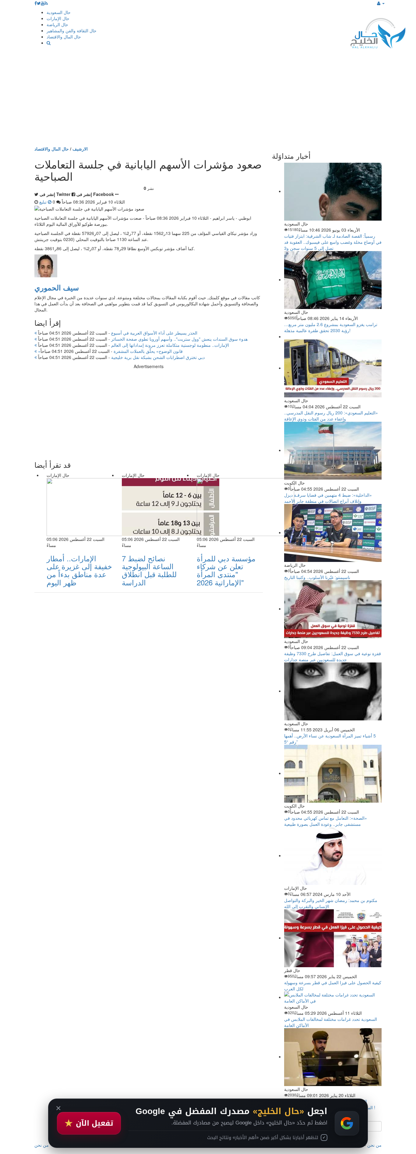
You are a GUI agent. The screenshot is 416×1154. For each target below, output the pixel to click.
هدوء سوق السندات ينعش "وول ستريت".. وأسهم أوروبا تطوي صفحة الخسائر (142, 339)
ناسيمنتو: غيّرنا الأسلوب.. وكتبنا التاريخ (317, 577)
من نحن (374, 1145)
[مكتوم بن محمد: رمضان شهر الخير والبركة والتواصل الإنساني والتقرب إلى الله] (333, 855)
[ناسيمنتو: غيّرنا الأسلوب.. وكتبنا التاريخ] (333, 532)
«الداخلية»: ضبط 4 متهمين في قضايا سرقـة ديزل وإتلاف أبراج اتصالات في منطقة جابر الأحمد (328, 498)
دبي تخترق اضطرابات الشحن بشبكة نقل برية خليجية (121, 357)
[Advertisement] (208, 100)
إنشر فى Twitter (55, 194)
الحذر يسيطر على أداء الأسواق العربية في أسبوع (117, 333)
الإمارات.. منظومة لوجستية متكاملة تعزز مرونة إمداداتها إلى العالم (133, 345)
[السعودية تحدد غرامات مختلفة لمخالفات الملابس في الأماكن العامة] (333, 997)
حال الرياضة (57, 24)
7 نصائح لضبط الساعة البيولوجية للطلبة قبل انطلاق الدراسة (149, 570)
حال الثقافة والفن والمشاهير (72, 30)
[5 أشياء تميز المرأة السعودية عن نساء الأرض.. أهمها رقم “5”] (333, 691)
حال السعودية (59, 12)
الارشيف (80, 149)
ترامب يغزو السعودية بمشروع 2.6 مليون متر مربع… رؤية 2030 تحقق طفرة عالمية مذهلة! (330, 327)
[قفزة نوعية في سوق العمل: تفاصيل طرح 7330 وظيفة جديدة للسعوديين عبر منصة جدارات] (333, 608)
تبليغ (43, 202)
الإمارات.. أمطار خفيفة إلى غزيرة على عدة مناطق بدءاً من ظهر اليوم (79, 570)
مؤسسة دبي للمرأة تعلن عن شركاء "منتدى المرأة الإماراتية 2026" (226, 570)
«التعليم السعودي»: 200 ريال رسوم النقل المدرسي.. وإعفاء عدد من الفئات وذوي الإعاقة (331, 416)
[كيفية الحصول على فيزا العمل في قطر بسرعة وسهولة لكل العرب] (333, 938)
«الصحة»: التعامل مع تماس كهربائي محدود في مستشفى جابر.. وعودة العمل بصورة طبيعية (325, 821)
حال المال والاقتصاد (64, 37)
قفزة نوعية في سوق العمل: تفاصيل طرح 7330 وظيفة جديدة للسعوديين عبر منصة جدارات (332, 656)
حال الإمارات (58, 18)
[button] (381, 3)
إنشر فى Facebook (95, 194)
